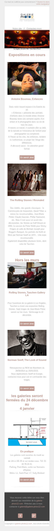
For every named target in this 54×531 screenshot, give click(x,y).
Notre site (17, 28)
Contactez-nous (34, 28)
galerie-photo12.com (23, 524)
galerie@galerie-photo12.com (32, 507)
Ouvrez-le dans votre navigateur (43, 3)
